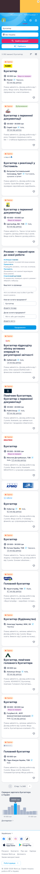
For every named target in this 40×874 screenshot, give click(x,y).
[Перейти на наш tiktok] (27, 839)
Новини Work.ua (8, 854)
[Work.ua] (4, 20)
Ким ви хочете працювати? (15, 300)
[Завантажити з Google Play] (25, 845)
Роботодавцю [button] (9, 863)
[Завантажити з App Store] (9, 845)
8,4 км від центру (14, 226)
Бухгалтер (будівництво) (20, 619)
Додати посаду (10, 308)
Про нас (24, 851)
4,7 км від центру (14, 591)
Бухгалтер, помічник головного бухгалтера (18, 661)
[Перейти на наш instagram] (15, 839)
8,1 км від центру (18, 718)
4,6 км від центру (14, 130)
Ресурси (5, 851)
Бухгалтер (10, 71)
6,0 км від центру (14, 82)
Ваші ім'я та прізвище (13, 285)
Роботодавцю (30, 15)
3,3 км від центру (18, 460)
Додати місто (9, 321)
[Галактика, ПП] (28, 485)
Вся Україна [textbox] (10, 35)
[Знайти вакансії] (25, 20)
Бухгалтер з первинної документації (18, 117)
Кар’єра (33, 851)
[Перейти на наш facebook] (4, 839)
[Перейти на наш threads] (9, 839)
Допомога (21, 854)
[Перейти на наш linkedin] (21, 839)
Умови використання (10, 857)
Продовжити (20, 327)
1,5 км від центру (14, 550)
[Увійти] (35, 20)
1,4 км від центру (14, 362)
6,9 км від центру (14, 413)
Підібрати (21, 46)
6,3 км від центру (14, 511)
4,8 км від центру (14, 674)
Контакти (15, 851)
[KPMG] (12, 485)
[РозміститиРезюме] (30, 20)
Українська (6, 833)
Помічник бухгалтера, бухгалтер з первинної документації (18, 398)
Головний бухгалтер (17, 583)
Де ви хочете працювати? (14, 313)
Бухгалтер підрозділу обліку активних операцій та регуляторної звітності (18, 350)
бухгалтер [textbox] (7, 28)
